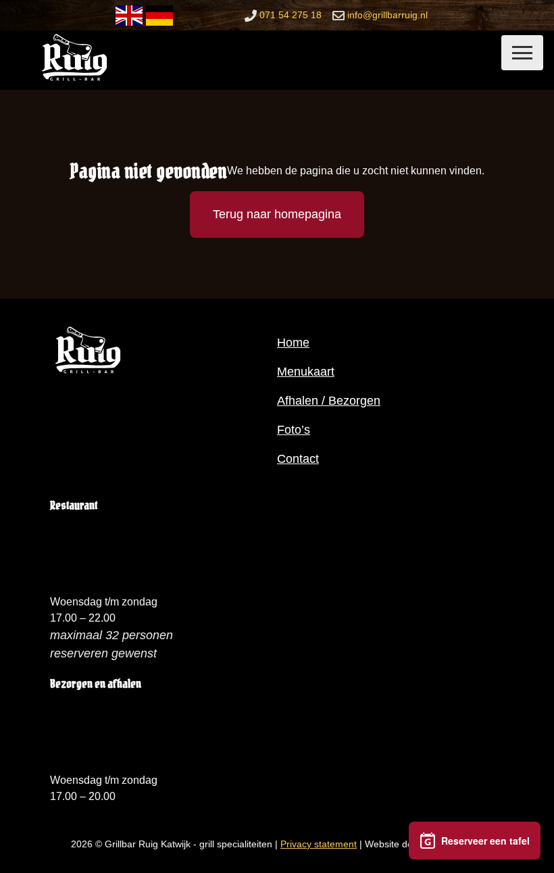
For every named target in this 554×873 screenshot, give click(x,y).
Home (293, 342)
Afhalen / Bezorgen (328, 400)
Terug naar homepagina (277, 214)
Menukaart (305, 371)
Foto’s (293, 429)
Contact (298, 459)
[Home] (74, 80)
